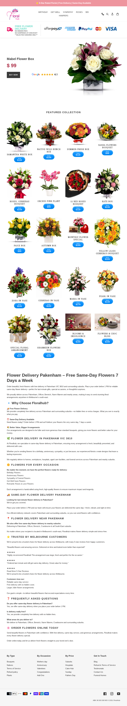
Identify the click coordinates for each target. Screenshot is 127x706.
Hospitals (69, 665)
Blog (95, 662)
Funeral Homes (100, 675)
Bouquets (11, 662)
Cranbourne (46, 526)
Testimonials (99, 668)
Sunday (68, 672)
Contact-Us (98, 672)
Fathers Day (70, 675)
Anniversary (42, 665)
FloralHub (116, 700)
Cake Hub (69, 668)
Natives (10, 665)
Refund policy (12, 672)
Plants (9, 675)
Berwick (36, 526)
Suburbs (68, 662)
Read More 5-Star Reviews (18, 571)
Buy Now (13, 75)
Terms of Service (14, 668)
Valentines (41, 668)
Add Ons (40, 675)
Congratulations (43, 672)
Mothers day (42, 662)
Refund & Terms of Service (105, 665)
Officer (29, 526)
